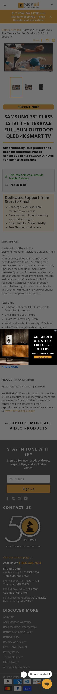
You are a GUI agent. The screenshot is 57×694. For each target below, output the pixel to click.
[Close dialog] (56, 330)
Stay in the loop (43, 357)
